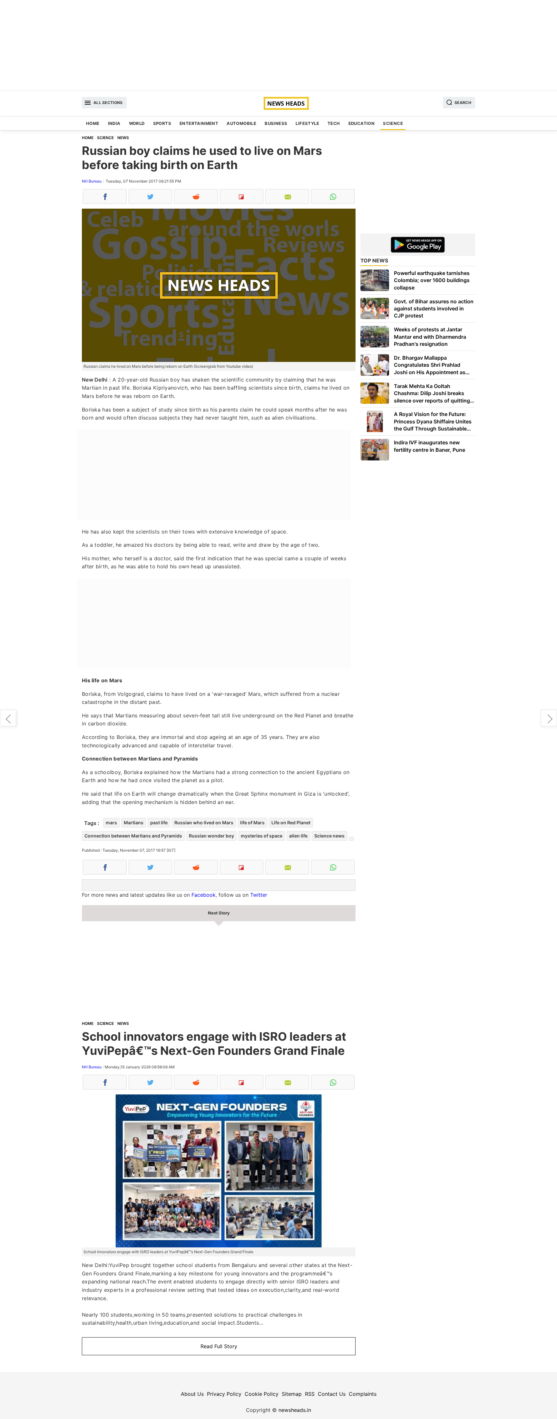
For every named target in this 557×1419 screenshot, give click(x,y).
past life (159, 822)
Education (361, 123)
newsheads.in (294, 1410)
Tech (333, 123)
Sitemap (292, 1394)
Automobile (241, 123)
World (137, 123)
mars (111, 822)
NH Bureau (92, 181)
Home (93, 123)
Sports (162, 123)
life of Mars (252, 822)
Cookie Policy (261, 1394)
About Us (192, 1394)
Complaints (362, 1394)
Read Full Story (218, 1346)
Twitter (258, 895)
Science (393, 123)
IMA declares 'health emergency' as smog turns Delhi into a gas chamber (8, 718)
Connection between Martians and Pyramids (133, 835)
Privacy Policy (224, 1394)
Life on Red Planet (290, 822)
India (114, 123)
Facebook (203, 895)
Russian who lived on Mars (203, 822)
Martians (133, 822)
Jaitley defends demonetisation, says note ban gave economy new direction (549, 718)
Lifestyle (307, 123)
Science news (329, 835)
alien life (298, 835)
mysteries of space (261, 835)
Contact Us (332, 1394)
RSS (310, 1394)
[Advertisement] (278, 45)
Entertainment (199, 123)
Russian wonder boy (211, 835)
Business (276, 123)
